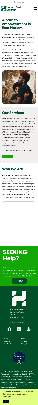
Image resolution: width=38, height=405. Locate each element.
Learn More (7, 157)
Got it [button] (6, 401)
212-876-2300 (20, 2)
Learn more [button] (7, 396)
